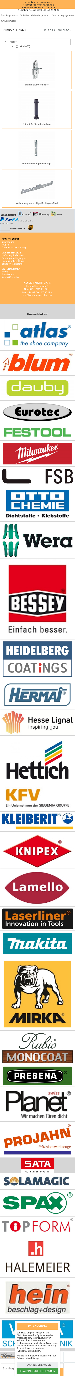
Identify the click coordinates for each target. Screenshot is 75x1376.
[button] (58, 31)
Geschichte (8, 274)
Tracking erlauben (37, 1364)
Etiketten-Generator (12, 263)
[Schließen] (53, 1325)
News (5, 271)
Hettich (22, 46)
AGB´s (5, 244)
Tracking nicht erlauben (37, 1371)
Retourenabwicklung (13, 261)
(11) (24, 46)
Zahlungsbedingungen (14, 258)
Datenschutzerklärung (14, 247)
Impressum (8, 241)
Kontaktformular (10, 277)
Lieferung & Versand (13, 255)
